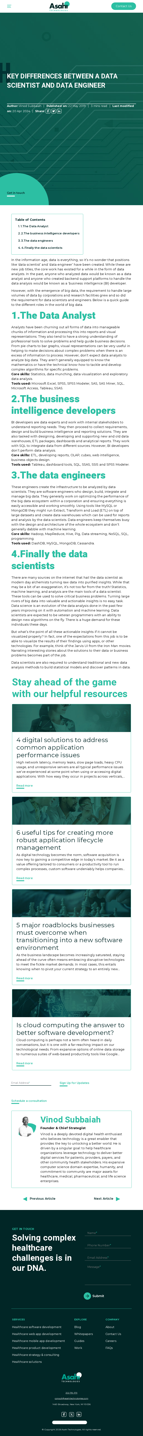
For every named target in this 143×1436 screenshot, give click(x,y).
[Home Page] (59, 6)
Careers (111, 1341)
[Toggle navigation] (9, 6)
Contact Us (113, 1334)
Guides (79, 1341)
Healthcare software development (37, 1327)
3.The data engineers (37, 240)
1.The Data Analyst (34, 226)
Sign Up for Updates (74, 1083)
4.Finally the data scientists (41, 248)
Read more (24, 785)
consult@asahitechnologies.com (71, 1398)
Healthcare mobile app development (38, 1341)
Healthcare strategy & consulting (35, 1355)
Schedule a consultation (29, 1101)
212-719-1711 (71, 1392)
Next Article (103, 1199)
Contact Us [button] (123, 6)
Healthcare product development (36, 1348)
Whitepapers (83, 1334)
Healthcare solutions (27, 1361)
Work (78, 1348)
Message (93, 1267)
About (110, 1327)
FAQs (109, 1348)
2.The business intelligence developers (50, 233)
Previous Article (42, 1199)
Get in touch (16, 193)
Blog (77, 1327)
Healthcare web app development (37, 1334)
